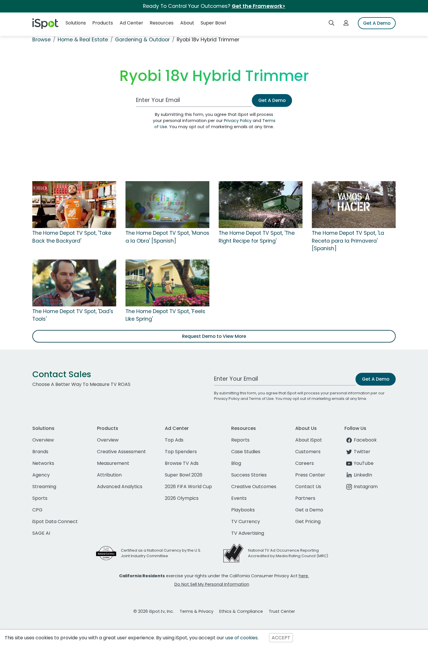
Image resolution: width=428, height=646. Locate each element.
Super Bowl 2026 (183, 475)
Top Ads (174, 440)
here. (304, 576)
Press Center (310, 475)
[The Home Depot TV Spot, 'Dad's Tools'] (74, 282)
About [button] (187, 23)
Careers (304, 463)
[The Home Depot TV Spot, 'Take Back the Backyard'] (74, 204)
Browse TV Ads (182, 463)
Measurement (113, 463)
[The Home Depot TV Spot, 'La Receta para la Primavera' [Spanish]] (354, 204)
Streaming (44, 486)
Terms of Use (261, 398)
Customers (308, 451)
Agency (41, 475)
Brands (40, 451)
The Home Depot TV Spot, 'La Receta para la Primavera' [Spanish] (348, 241)
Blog (236, 463)
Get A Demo (376, 23)
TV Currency (245, 521)
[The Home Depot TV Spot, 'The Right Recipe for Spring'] (261, 204)
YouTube (364, 463)
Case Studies (245, 451)
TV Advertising (247, 533)
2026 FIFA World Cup (188, 486)
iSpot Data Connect (55, 521)
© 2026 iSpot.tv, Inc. (153, 611)
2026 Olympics (182, 498)
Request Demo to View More (214, 336)
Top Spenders (181, 451)
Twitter (362, 451)
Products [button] (102, 23)
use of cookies (241, 637)
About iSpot (308, 440)
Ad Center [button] (131, 23)
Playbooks (243, 509)
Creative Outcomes (253, 486)
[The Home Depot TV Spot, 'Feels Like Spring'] (167, 282)
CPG (37, 509)
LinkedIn (363, 475)
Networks (43, 463)
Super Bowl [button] (213, 23)
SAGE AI (41, 533)
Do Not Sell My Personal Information (211, 584)
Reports (240, 440)
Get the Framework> (258, 6)
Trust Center (282, 611)
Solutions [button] (76, 23)
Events (239, 498)
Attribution (109, 475)
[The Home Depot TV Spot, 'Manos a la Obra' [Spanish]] (167, 204)
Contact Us (308, 486)
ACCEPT (281, 637)
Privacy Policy (238, 120)
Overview (43, 440)
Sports (39, 498)
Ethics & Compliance (241, 611)
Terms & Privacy (196, 611)
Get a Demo (309, 509)
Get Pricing (308, 521)
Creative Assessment (121, 451)
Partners (305, 498)
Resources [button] (162, 23)
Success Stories (249, 475)
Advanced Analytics (119, 486)
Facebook (365, 440)
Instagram (366, 486)
